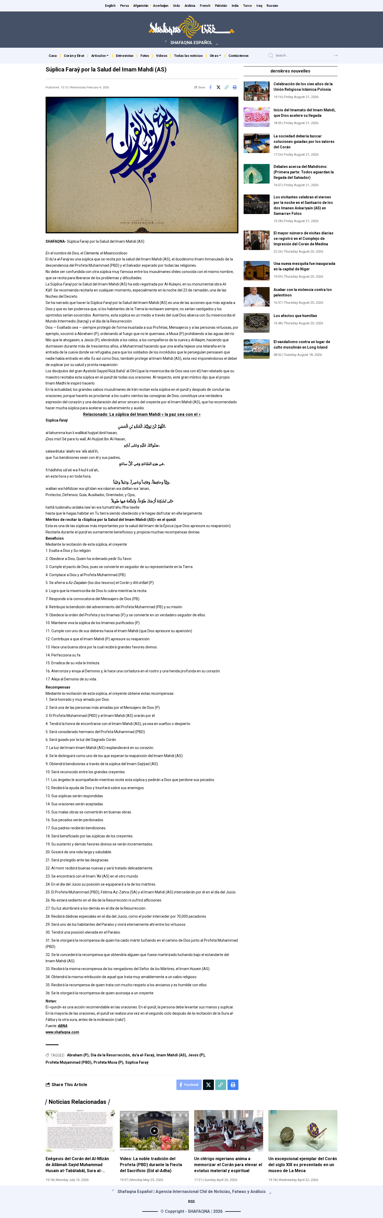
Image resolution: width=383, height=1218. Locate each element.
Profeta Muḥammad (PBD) (68, 1062)
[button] (226, 87)
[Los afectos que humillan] (257, 323)
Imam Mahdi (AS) (171, 1055)
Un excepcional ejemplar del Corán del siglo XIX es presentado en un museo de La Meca (302, 1164)
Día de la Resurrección (110, 1055)
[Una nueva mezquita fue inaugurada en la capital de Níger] (257, 271)
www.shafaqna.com (62, 1032)
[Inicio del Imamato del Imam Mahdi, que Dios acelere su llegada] (257, 117)
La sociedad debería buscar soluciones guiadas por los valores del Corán (304, 141)
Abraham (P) (78, 1055)
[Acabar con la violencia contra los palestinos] (257, 297)
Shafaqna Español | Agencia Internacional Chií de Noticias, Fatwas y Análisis (192, 1192)
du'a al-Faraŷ (143, 1055)
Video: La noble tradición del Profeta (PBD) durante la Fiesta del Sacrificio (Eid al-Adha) (151, 1164)
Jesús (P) (196, 1055)
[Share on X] (218, 87)
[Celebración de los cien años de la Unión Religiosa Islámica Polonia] (257, 91)
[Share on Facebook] (210, 87)
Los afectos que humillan (295, 316)
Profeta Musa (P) (108, 1062)
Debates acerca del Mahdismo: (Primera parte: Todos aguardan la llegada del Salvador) (304, 172)
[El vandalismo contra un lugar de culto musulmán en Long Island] (257, 349)
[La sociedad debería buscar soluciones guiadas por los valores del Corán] (257, 143)
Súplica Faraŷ (137, 1062)
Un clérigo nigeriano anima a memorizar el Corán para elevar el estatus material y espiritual (228, 1164)
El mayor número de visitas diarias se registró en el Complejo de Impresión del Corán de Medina (303, 238)
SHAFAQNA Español (191, 43)
